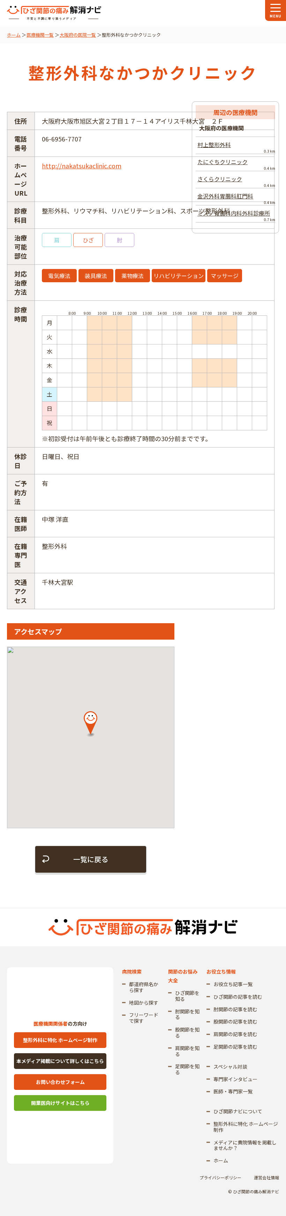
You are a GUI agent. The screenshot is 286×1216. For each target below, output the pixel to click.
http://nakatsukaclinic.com (81, 165)
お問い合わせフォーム (60, 1081)
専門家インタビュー (235, 1079)
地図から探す (143, 1002)
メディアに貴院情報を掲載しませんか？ (245, 1145)
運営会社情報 (266, 1177)
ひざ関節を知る (187, 995)
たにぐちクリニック (236, 164)
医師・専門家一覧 (233, 1091)
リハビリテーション (178, 275)
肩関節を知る (187, 1050)
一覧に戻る (90, 859)
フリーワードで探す (143, 1017)
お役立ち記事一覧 (233, 984)
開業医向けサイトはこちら (60, 1102)
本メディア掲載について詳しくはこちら (60, 1060)
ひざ (88, 240)
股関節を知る (187, 1032)
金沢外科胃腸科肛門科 (236, 198)
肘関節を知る (187, 1014)
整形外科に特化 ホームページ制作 (60, 1039)
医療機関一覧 (40, 34)
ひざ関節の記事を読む (237, 996)
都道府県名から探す (143, 987)
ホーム (14, 34)
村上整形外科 (236, 147)
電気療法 (59, 275)
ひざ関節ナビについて (237, 1111)
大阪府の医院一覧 (78, 34)
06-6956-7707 (62, 138)
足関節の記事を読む (235, 1046)
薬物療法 (132, 275)
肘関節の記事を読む (235, 1009)
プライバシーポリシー (220, 1177)
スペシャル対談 (230, 1066)
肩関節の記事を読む (235, 1034)
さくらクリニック (236, 181)
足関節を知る (187, 1069)
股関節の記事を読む (235, 1021)
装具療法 (96, 275)
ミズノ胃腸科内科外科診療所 (236, 215)
